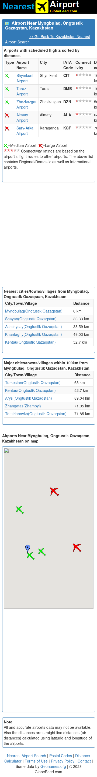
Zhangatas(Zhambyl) (23, 405)
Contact (84, 761)
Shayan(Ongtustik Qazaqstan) (31, 318)
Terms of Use (37, 761)
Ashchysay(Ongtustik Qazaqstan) (33, 326)
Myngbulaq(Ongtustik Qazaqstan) (34, 311)
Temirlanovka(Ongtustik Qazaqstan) (36, 413)
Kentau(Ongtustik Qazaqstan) (30, 342)
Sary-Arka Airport (24, 130)
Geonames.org (53, 766)
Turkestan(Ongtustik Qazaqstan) (33, 382)
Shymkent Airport (24, 78)
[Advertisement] (48, 236)
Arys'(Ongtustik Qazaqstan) (28, 398)
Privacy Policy (63, 761)
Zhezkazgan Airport (26, 104)
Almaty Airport (22, 117)
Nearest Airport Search (26, 755)
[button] (30, 556)
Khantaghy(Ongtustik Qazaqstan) (33, 334)
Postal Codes (60, 755)
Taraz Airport (22, 91)
